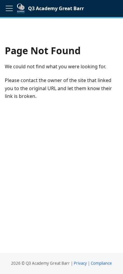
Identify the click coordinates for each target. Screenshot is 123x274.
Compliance (101, 263)
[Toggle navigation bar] (9, 8)
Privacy (80, 263)
